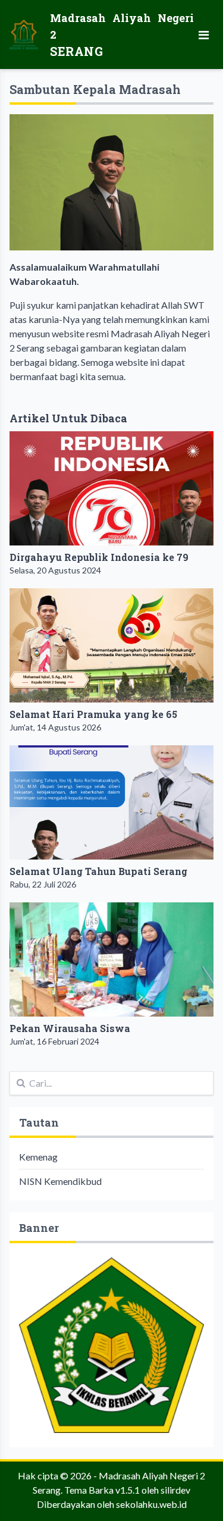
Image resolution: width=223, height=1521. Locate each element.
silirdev (175, 1489)
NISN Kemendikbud (60, 1181)
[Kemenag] (111, 1345)
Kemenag (38, 1156)
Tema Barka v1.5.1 (102, 1489)
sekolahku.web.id (151, 1504)
